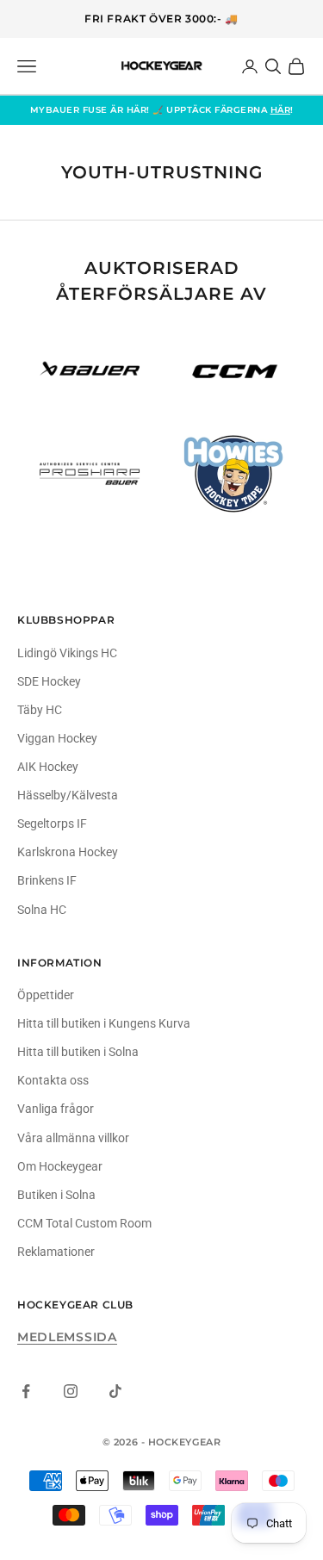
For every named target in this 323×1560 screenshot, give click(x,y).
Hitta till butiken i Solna (78, 1052)
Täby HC (39, 710)
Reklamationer (56, 1252)
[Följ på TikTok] (115, 1391)
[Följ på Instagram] (70, 1391)
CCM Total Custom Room (84, 1223)
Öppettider (45, 995)
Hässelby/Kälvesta (67, 795)
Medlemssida (67, 1337)
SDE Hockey (49, 681)
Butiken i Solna (56, 1195)
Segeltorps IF (52, 823)
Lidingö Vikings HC (67, 653)
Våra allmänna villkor (73, 1138)
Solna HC (41, 910)
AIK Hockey (47, 767)
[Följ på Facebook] (25, 1391)
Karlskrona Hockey (67, 852)
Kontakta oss (53, 1080)
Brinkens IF (47, 880)
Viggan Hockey (57, 738)
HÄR (280, 109)
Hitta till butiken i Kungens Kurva (103, 1023)
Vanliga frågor (55, 1109)
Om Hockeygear (59, 1166)
